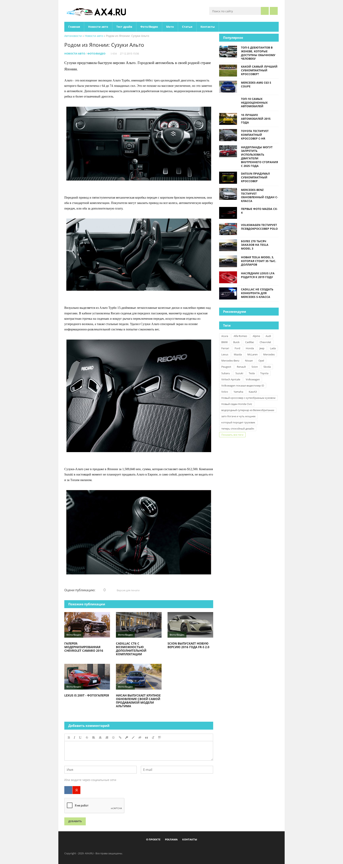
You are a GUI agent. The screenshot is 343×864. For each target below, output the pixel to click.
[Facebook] (155, 849)
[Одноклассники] (175, 849)
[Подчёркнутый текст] (80, 737)
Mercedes (269, 354)
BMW (224, 342)
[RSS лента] (195, 849)
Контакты (207, 27)
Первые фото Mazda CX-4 (259, 210)
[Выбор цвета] (133, 737)
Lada (273, 348)
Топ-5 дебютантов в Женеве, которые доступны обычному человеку (258, 53)
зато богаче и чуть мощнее (238, 416)
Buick (236, 342)
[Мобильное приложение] (149, 849)
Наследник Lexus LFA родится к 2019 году (258, 275)
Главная (74, 27)
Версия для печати (128, 590)
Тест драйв (124, 27)
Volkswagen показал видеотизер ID (242, 385)
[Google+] (181, 849)
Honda (250, 348)
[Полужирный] (69, 737)
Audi (268, 336)
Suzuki (239, 373)
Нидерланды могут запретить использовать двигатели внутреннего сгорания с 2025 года (259, 156)
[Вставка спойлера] (159, 737)
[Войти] (274, 11)
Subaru (225, 373)
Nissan (249, 360)
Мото (170, 27)
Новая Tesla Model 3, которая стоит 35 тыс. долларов (258, 261)
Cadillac (249, 342)
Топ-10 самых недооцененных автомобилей (254, 102)
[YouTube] (188, 849)
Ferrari (225, 348)
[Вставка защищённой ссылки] (126, 737)
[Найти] (265, 11)
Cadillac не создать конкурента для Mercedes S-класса (257, 293)
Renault (241, 366)
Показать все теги (232, 434)
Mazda (238, 354)
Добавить (75, 821)
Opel (261, 360)
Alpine (256, 336)
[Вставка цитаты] (146, 737)
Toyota (264, 373)
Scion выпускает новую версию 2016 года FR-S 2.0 (188, 645)
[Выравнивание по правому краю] (106, 737)
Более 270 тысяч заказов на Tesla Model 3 (254, 245)
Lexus (224, 354)
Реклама (171, 839)
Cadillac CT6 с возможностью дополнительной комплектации (131, 648)
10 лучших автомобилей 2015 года (256, 118)
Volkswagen (253, 379)
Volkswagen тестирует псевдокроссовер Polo (259, 227)
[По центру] (100, 737)
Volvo (224, 391)
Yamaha (238, 391)
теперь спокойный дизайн (237, 428)
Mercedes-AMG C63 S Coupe (256, 84)
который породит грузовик (238, 422)
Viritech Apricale (230, 379)
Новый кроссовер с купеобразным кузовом (248, 398)
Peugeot (226, 366)
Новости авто (98, 27)
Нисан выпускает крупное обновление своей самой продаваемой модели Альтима (138, 700)
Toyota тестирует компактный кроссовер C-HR (255, 134)
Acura (224, 336)
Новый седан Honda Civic (236, 404)
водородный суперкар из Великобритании (247, 410)
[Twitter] (168, 849)
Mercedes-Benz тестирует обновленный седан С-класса (259, 195)
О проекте (153, 839)
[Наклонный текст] (74, 737)
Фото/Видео (149, 27)
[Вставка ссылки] (120, 737)
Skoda (267, 366)
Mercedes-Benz (230, 360)
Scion (254, 366)
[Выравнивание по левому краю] (93, 737)
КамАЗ (253, 391)
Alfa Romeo (240, 336)
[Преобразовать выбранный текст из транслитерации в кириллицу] (153, 737)
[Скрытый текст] (140, 737)
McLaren (252, 354)
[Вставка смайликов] (113, 737)
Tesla (252, 373)
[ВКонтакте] (68, 790)
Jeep (261, 348)
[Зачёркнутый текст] (87, 737)
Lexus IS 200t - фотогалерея (86, 695)
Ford (237, 348)
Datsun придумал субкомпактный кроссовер (255, 177)
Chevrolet (265, 342)
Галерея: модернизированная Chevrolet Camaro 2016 (83, 647)
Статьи (187, 27)
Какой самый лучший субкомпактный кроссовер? (259, 70)
